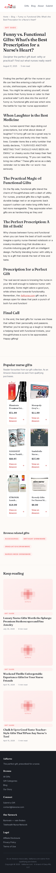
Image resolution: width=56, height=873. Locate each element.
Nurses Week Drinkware (18, 554)
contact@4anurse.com (13, 807)
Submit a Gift (9, 803)
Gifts (26, 6)
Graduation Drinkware (17, 547)
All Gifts (6, 776)
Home (5, 17)
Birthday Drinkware (35, 539)
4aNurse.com (28, 295)
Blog (33, 6)
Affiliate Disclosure (11, 838)
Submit (49, 6)
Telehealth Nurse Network (15, 824)
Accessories (11, 539)
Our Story (7, 789)
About (41, 6)
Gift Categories (10, 781)
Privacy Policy (9, 842)
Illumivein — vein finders (14, 820)
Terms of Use (9, 846)
